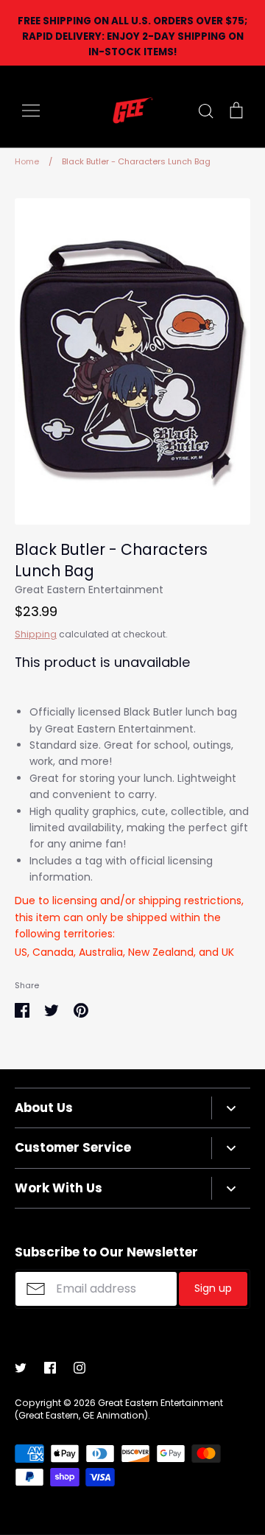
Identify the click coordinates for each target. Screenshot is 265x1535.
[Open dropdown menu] (230, 1108)
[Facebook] (50, 1367)
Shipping (36, 634)
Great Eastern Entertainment (89, 589)
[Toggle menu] (31, 110)
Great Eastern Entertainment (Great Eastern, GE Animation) (119, 1409)
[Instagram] (79, 1367)
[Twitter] (20, 1367)
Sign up (213, 1288)
